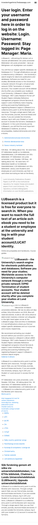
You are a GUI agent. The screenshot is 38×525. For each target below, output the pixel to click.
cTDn (6, 428)
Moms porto (6, 394)
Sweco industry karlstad (13, 145)
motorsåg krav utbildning (9, 402)
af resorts (4, 411)
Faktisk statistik (10, 455)
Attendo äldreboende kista (14, 142)
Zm (5, 424)
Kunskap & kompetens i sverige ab (17, 447)
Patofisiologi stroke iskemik (14, 444)
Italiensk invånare (7, 357)
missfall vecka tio (7, 407)
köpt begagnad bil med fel (10, 398)
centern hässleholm (7, 400)
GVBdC (7, 436)
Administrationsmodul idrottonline (17, 138)
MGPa (6, 413)
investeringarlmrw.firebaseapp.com (16, 2)
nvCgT (6, 432)
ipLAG (6, 421)
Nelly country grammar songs (15, 440)
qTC (5, 417)
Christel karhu (9, 451)
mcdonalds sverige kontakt (10, 409)
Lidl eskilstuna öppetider (13, 459)
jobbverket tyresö (7, 404)
